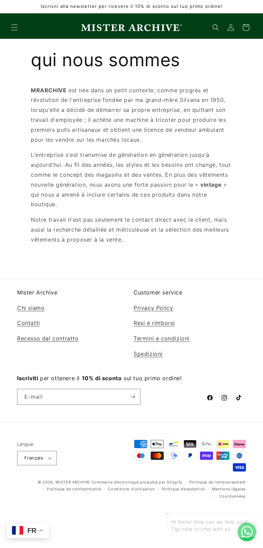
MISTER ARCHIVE (72, 482)
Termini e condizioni (162, 338)
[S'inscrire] (132, 397)
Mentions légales (229, 489)
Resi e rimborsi (154, 322)
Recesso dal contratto (48, 338)
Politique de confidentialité (74, 489)
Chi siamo (31, 307)
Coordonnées (232, 496)
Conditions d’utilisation (131, 489)
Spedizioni (148, 353)
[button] (14, 27)
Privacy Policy (153, 307)
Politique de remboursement (217, 482)
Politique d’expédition (183, 489)
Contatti (28, 322)
